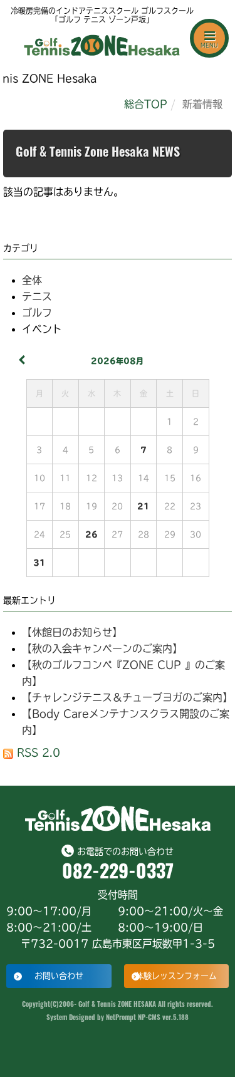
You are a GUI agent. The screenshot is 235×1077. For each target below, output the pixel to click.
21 (143, 506)
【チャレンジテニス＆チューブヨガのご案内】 (127, 697)
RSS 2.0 (36, 752)
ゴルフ (37, 313)
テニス (37, 296)
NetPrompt (121, 1018)
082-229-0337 (118, 873)
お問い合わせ (58, 976)
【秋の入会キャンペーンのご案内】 (102, 648)
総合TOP (145, 104)
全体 (32, 280)
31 (39, 562)
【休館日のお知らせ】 (72, 632)
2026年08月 (117, 361)
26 (91, 534)
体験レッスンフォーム (176, 976)
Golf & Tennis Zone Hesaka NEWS (98, 153)
